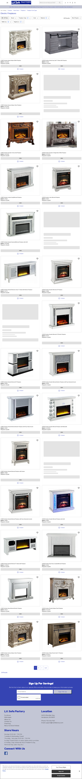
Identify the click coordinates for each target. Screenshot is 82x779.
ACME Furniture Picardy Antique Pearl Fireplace (52, 608)
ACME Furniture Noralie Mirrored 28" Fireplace (52, 289)
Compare (21, 69)
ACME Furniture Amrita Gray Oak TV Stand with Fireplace (54, 60)
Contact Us (7, 721)
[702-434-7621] (73, 3)
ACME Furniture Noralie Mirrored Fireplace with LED (53, 519)
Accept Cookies (61, 775)
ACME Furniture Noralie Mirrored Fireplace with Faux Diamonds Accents (16, 519)
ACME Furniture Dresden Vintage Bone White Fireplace (54, 152)
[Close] (79, 771)
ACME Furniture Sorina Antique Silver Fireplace (11, 653)
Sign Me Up (62, 692)
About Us (7, 719)
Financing (7, 723)
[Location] (70, 3)
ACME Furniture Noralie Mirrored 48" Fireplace (11, 382)
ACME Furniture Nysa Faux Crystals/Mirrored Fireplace (54, 563)
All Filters (5, 18)
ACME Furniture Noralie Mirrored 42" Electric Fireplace (54, 334)
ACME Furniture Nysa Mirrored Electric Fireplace (11, 608)
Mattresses (7, 717)
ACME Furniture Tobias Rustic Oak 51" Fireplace (52, 653)
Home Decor (16, 10)
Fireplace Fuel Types (32, 10)
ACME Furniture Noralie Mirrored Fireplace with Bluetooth (54, 426)
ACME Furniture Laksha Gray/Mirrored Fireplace (11, 197)
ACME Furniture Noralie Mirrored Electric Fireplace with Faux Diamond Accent (59, 382)
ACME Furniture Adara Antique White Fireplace (11, 60)
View (20, 66)
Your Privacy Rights (61, 767)
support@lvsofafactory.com (54, 723)
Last (46, 667)
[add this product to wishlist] (37, 29)
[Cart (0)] (75, 3)
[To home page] (23, 2)
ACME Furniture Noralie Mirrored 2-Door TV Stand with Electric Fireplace (16, 289)
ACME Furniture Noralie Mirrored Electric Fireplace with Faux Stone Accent (17, 426)
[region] (41, 771)
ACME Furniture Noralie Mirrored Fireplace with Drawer (13, 471)
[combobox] (13, 18)
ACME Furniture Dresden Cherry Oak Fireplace (11, 152)
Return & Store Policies (11, 725)
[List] (68, 3)
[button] (7, 3)
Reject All (61, 771)
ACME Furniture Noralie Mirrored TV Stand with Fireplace (13, 563)
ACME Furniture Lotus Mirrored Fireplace (51, 197)
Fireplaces (23, 10)
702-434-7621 (50, 721)
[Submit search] (59, 2)
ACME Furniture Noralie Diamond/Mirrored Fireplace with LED (14, 242)
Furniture (10, 10)
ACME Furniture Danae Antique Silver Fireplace (11, 105)
